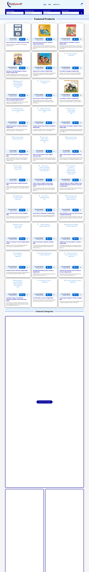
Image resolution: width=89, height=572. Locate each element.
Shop (49, 4)
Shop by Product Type (29, 10)
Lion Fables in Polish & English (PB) (69, 98)
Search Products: (65, 10)
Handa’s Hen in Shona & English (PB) (42, 71)
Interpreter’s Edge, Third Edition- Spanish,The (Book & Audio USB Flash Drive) (16, 299)
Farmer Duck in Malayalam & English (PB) (44, 213)
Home (44, 4)
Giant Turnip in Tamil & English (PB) (42, 98)
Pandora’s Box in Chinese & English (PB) (17, 270)
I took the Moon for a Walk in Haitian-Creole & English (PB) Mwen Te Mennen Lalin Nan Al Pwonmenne (71, 185)
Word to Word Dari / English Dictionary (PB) (17, 42)
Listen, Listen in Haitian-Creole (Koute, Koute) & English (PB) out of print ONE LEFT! (43, 185)
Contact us (56, 4)
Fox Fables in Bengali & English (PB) (69, 71)
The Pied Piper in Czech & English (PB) (43, 298)
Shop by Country (46, 10)
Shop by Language (10, 10)
